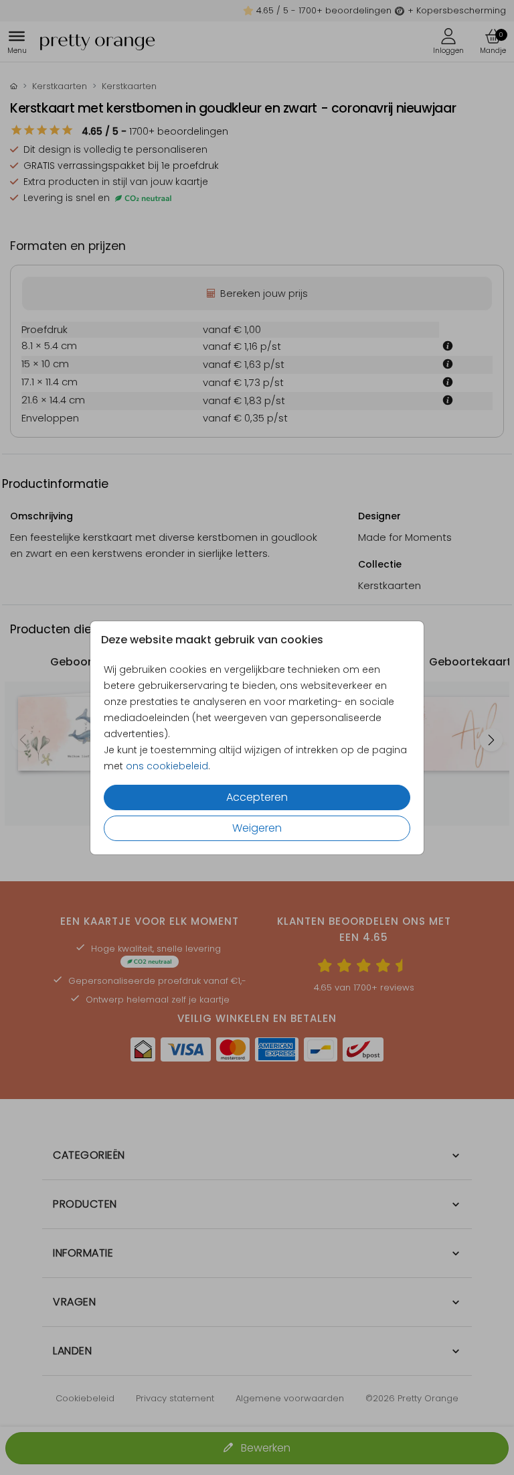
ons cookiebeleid (167, 766)
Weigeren (257, 828)
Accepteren (257, 797)
